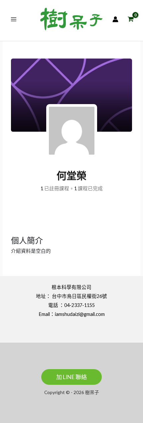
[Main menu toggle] (14, 19)
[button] (71, 377)
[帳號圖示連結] (115, 19)
